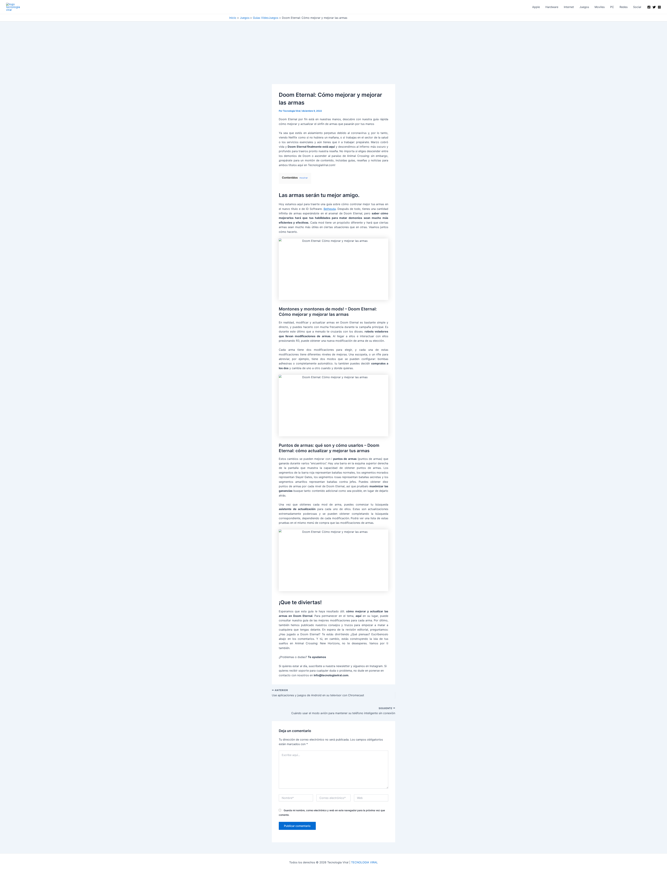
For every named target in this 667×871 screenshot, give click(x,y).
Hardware (551, 7)
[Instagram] (659, 7)
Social (637, 7)
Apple (536, 7)
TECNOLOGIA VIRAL (364, 862)
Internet (569, 7)
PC (612, 7)
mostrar (303, 177)
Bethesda (330, 209)
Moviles (600, 7)
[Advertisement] (333, 58)
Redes (624, 7)
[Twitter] (654, 7)
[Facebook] (648, 7)
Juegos (584, 7)
